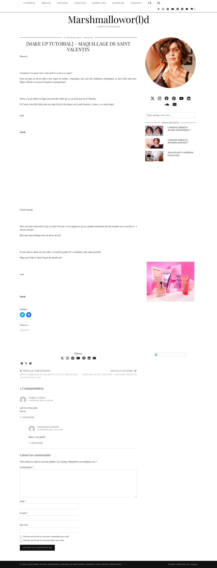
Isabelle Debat (37, 398)
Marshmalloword (48, 427)
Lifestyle (80, 3)
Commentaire (27, 467)
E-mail (24, 513)
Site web (24, 524)
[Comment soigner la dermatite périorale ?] (154, 143)
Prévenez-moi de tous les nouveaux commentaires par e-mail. (46, 536)
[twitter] (152, 98)
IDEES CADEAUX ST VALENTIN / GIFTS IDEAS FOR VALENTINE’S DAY (49, 374)
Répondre (28, 417)
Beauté (46, 3)
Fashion (62, 3)
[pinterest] (174, 98)
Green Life (99, 3)
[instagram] (159, 98)
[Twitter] (158, 9)
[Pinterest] (168, 9)
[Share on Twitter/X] (26, 363)
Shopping (118, 3)
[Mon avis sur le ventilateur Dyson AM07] (154, 156)
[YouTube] (172, 9)
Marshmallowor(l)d (108, 19)
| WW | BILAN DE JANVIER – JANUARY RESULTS (109, 372)
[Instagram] (163, 9)
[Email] (187, 9)
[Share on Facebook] (22, 363)
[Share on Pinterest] (30, 363)
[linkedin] (188, 98)
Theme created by (182, 564)
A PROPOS (30, 3)
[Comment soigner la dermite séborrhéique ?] (154, 131)
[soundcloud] (166, 104)
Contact (136, 3)
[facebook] (167, 98)
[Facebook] (177, 9)
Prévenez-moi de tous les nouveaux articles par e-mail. (43, 540)
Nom (23, 501)
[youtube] (181, 98)
